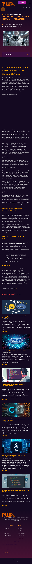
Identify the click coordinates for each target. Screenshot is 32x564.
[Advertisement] (16, 113)
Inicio (3, 14)
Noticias (6, 14)
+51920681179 (4, 547)
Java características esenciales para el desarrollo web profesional (13, 456)
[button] (30, 3)
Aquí (17, 288)
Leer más (4, 331)
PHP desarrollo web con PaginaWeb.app (14, 350)
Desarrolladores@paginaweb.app (9, 544)
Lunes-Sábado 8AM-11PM (7, 550)
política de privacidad (6, 552)
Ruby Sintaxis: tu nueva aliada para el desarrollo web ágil (13, 384)
